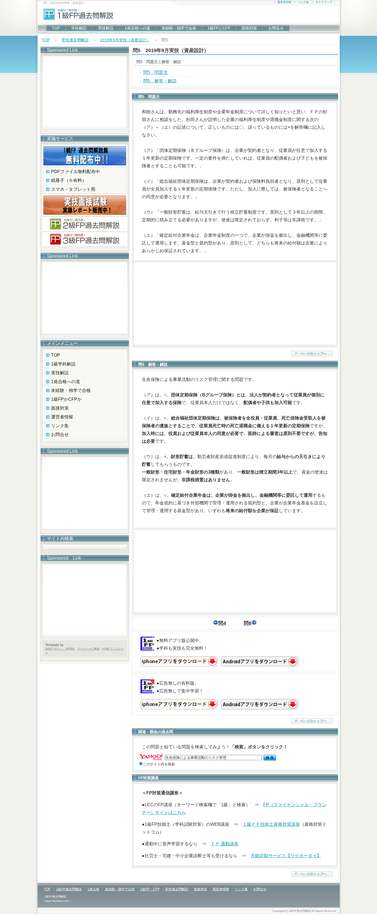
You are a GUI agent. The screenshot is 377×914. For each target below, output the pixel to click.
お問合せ (276, 28)
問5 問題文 (155, 72)
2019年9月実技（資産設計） (125, 40)
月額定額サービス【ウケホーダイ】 (286, 855)
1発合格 (93, 889)
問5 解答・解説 (160, 81)
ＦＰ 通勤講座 (224, 844)
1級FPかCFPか (66, 399)
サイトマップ (323, 2)
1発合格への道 (137, 28)
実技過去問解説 (75, 40)
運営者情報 (284, 2)
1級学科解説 (63, 364)
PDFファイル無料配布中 (75, 171)
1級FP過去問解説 (69, 889)
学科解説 (79, 28)
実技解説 (105, 28)
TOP (56, 28)
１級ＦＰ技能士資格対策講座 (271, 824)
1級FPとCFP (219, 28)
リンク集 (303, 2)
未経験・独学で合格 (178, 28)
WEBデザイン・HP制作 (60, 648)
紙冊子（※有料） (68, 180)
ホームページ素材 (89, 648)
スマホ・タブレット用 (73, 189)
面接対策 (249, 28)
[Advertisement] (235, 303)
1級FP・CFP (150, 889)
